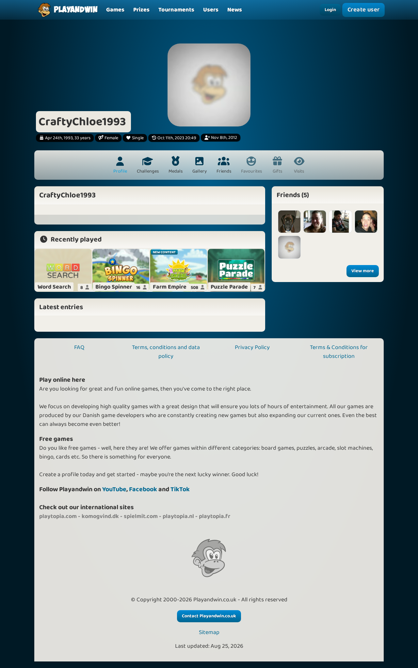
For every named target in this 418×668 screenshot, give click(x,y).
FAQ (79, 347)
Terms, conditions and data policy (166, 352)
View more (362, 271)
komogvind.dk (100, 516)
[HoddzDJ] (366, 221)
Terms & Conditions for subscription (339, 352)
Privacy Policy (252, 347)
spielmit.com (141, 516)
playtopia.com (58, 516)
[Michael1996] (289, 247)
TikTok (180, 489)
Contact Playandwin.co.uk (209, 616)
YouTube (114, 489)
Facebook (143, 489)
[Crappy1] (289, 221)
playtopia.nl (178, 516)
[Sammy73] (315, 221)
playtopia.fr (214, 516)
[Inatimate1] (340, 221)
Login (330, 10)
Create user (363, 10)
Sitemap (209, 632)
